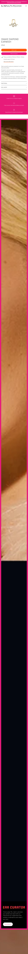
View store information (9, 61)
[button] (14, 83)
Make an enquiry (14, 53)
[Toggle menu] (26, 6)
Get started (8, 924)
